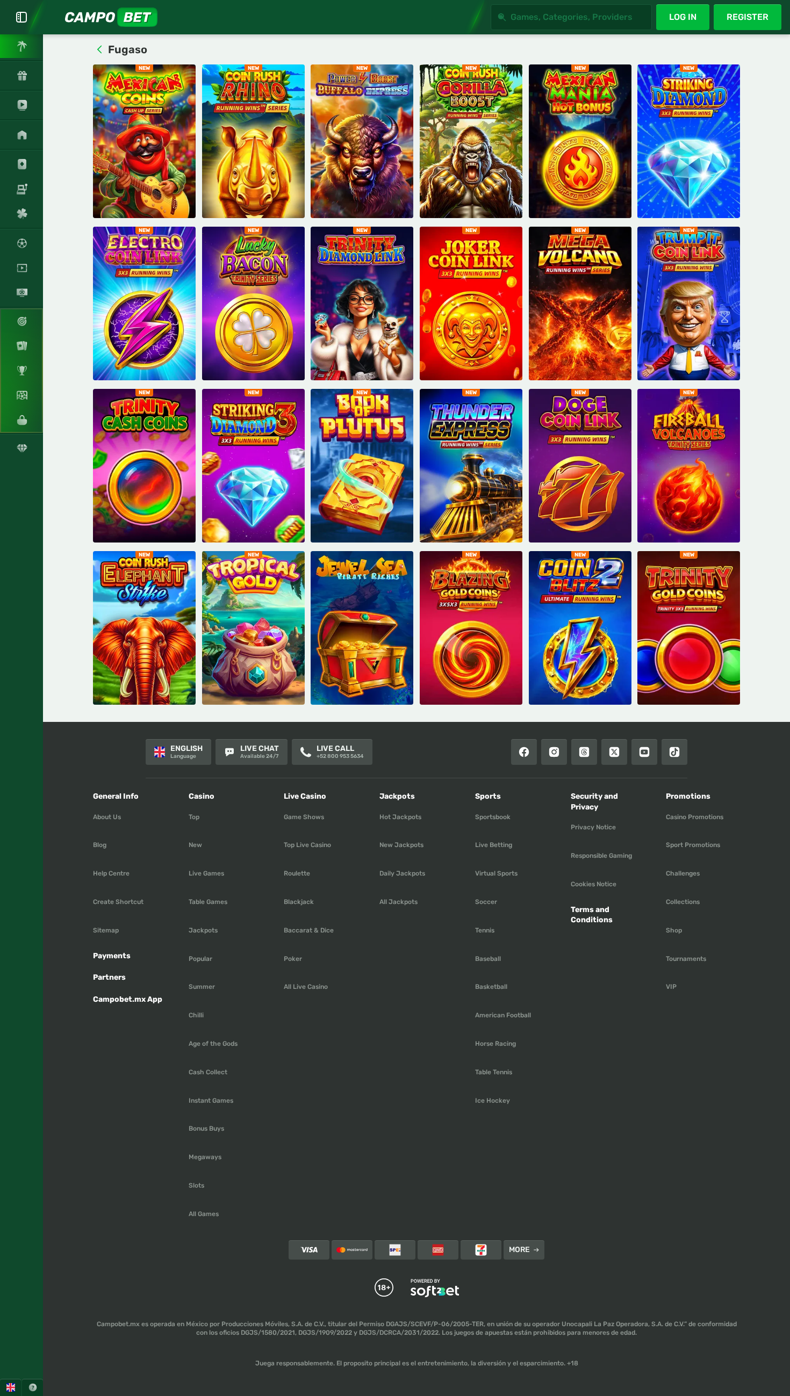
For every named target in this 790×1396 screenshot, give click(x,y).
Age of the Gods (213, 1043)
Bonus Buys (206, 1128)
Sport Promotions (693, 845)
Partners (109, 977)
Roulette (297, 873)
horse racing (495, 1043)
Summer (202, 986)
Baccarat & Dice (309, 930)
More (519, 1249)
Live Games (206, 873)
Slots (196, 1185)
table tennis (493, 1072)
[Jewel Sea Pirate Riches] (362, 628)
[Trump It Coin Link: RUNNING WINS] (688, 303)
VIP (671, 986)
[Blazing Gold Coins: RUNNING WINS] (471, 628)
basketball (491, 986)
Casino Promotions (694, 817)
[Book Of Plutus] (362, 466)
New (195, 845)
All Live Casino (306, 986)
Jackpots (203, 930)
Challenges (683, 873)
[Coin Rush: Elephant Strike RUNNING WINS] (144, 628)
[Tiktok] (674, 752)
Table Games (208, 902)
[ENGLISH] (10, 1387)
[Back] (99, 49)
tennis (484, 930)
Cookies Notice (593, 884)
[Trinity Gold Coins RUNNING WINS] (688, 628)
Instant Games (211, 1100)
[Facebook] (524, 752)
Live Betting (493, 845)
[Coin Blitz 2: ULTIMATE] (580, 628)
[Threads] (584, 752)
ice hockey (492, 1100)
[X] (614, 752)
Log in (682, 17)
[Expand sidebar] (21, 17)
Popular (200, 959)
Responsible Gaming (601, 855)
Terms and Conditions (592, 915)
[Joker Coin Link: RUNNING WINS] (471, 303)
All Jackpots (398, 902)
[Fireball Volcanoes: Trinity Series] (688, 466)
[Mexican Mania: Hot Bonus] (580, 141)
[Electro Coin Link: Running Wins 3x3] (144, 303)
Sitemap (106, 930)
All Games (204, 1214)
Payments (112, 955)
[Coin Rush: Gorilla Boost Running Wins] (471, 141)
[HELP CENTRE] (32, 1387)
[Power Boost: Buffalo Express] (362, 141)
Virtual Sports (496, 873)
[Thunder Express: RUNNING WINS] (471, 466)
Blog (99, 845)
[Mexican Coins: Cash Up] (144, 141)
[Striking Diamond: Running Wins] (688, 141)
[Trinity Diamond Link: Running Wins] (362, 303)
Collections (683, 902)
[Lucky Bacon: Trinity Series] (253, 303)
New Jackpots (401, 845)
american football (503, 1015)
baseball (488, 959)
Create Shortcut (118, 902)
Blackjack (299, 902)
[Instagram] (554, 752)
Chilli (196, 1015)
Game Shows (304, 817)
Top (194, 817)
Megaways (205, 1157)
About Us (107, 817)
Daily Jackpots (402, 873)
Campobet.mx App (127, 999)
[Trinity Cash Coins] (144, 466)
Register (748, 17)
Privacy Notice (593, 827)
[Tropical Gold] (253, 628)
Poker (293, 959)
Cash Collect (208, 1072)
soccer (486, 902)
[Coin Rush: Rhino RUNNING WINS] (253, 141)
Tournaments (686, 959)
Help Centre (111, 873)
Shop (674, 930)
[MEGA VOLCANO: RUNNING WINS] (580, 303)
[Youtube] (644, 752)
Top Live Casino (307, 845)
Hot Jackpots (400, 817)
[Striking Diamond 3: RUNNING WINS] (253, 466)
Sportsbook (493, 817)
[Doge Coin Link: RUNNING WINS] (580, 466)
